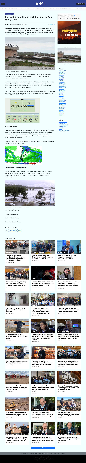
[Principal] (3, 4)
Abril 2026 (61, 110)
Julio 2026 (61, 114)
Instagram (56, 453)
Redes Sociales (45, 458)
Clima (7, 230)
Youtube (63, 453)
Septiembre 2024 (62, 83)
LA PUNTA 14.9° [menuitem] (30, 8)
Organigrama (34, 458)
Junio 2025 (61, 96)
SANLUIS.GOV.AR (81, 3)
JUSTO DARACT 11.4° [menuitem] (45, 8)
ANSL (40, 3)
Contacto (46, 453)
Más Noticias (43, 447)
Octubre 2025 (62, 101)
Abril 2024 (61, 76)
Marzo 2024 (61, 75)
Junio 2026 (61, 113)
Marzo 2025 (61, 91)
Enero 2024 (61, 72)
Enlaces (36, 453)
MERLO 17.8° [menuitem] (25, 8)
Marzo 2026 (61, 108)
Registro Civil (62, 123)
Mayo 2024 (61, 77)
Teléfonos (40, 458)
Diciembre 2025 (62, 104)
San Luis (19, 230)
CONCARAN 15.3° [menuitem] (80, 8)
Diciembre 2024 (62, 87)
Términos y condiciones (38, 460)
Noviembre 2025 (62, 103)
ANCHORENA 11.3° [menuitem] (53, 8)
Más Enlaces (61, 132)
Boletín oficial (51, 458)
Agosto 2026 (61, 115)
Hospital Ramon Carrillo (64, 130)
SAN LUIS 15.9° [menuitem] (10, 8)
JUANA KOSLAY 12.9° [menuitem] (37, 8)
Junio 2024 (61, 79)
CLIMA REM (3, 9)
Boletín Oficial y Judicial (64, 125)
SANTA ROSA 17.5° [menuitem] (66, 8)
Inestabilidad (13, 230)
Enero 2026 (61, 106)
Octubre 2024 (62, 84)
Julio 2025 (61, 97)
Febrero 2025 (62, 90)
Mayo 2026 (61, 111)
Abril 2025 (61, 93)
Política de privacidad (48, 460)
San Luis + (61, 127)
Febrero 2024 (62, 73)
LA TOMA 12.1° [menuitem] (60, 8)
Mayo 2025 (61, 94)
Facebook (51, 453)
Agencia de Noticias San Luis (27, 453)
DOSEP (60, 129)
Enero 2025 (61, 89)
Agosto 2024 (61, 82)
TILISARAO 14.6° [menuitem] (73, 8)
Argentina (41, 453)
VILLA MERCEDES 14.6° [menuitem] (18, 8)
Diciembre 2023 (62, 70)
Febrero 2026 (62, 107)
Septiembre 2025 (62, 100)
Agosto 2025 (61, 99)
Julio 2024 (61, 80)
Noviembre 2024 (62, 86)
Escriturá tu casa (62, 126)
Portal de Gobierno (63, 122)
